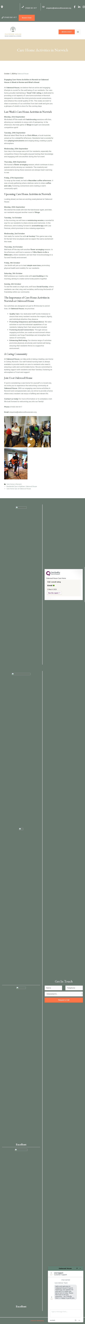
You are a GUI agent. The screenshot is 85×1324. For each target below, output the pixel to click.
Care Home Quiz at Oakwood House (19, 489)
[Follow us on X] (79, 7)
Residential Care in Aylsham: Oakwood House (22, 486)
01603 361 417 (31, 8)
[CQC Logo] (53, 575)
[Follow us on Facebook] (74, 7)
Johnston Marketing (37, 1321)
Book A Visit (26, 17)
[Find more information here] (65, 1294)
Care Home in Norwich (14, 484)
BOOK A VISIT (67, 32)
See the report (53, 593)
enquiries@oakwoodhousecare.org (58, 8)
